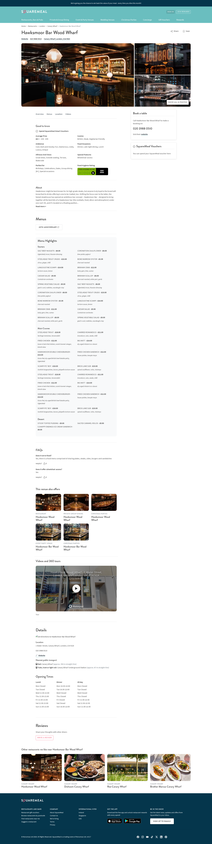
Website (24, 39)
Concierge (147, 19)
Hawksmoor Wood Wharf (45, 518)
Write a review (44, 738)
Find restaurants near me (30, 819)
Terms (52, 822)
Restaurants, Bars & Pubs (32, 19)
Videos (68, 114)
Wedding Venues (107, 19)
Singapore (82, 815)
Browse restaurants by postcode (33, 815)
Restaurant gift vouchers (30, 812)
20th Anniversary (48, 227)
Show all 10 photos (177, 102)
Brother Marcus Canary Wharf (165, 786)
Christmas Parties (128, 19)
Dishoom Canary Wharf (76, 786)
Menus (49, 114)
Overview (40, 114)
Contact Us (54, 815)
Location (58, 114)
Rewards (180, 19)
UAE (80, 819)
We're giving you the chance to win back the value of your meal (106, 3)
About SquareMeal (56, 812)
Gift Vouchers (164, 19)
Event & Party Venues (85, 19)
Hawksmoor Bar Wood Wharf (47, 548)
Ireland (81, 812)
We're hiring (54, 819)
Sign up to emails (162, 821)
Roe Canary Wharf (116, 786)
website (144, 134)
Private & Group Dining (59, 19)
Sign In (170, 12)
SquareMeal (34, 11)
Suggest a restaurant (28, 822)
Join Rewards (183, 12)
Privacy (52, 825)
